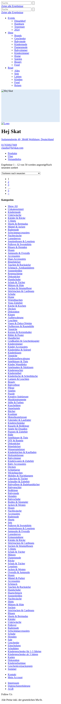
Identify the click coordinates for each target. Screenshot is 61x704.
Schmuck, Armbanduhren (21, 267)
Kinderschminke (16, 423)
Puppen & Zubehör (18, 431)
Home (17, 56)
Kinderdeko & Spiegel (19, 349)
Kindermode (20, 44)
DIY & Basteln (15, 440)
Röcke (11, 560)
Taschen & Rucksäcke (19, 264)
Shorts (11, 519)
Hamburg (19, 23)
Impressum (13, 683)
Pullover (12, 625)
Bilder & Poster (16, 335)
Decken (12, 308)
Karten (11, 657)
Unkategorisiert (16, 209)
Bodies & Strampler (18, 502)
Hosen (11, 250)
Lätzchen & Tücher (18, 478)
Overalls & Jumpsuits (19, 572)
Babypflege (14, 384)
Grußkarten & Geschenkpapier (23, 341)
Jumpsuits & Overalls (19, 253)
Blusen (11, 613)
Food (17, 64)
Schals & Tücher (16, 282)
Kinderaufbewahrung (19, 358)
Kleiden (18, 79)
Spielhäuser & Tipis (18, 361)
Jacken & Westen (17, 505)
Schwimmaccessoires (19, 232)
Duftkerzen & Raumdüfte (21, 326)
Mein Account (15, 677)
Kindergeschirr (15, 370)
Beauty (18, 62)
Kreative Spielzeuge (18, 396)
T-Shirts (12, 220)
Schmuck (12, 584)
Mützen (12, 554)
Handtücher (14, 338)
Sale (10, 639)
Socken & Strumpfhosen (20, 546)
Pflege (11, 387)
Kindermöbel (14, 373)
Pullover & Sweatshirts (19, 244)
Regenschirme (15, 273)
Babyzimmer (20, 50)
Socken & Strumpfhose (20, 288)
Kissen (11, 314)
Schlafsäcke (14, 469)
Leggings (12, 566)
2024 (17, 29)
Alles (17, 70)
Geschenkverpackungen (20, 666)
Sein (16, 73)
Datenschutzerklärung (19, 685)
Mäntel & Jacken (16, 226)
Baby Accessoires (17, 464)
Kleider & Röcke (16, 218)
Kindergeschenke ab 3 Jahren (23, 654)
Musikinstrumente (17, 399)
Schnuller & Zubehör (19, 481)
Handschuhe (14, 279)
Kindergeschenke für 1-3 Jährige (24, 651)
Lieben (17, 76)
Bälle (10, 434)
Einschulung (14, 645)
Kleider (11, 619)
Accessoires (14, 256)
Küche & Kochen (17, 305)
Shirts (11, 601)
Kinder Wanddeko (17, 364)
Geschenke (20, 38)
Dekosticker (14, 276)
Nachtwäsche (15, 235)
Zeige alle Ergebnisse (12, 6)
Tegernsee (19, 26)
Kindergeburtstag (17, 663)
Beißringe (13, 490)
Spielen (18, 59)
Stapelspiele (14, 408)
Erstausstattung (15, 537)
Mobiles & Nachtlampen (20, 475)
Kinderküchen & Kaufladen (22, 452)
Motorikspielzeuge (17, 417)
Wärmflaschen (15, 300)
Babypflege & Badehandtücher (24, 484)
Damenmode (20, 47)
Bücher (11, 411)
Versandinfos (14, 159)
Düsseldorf (20, 21)
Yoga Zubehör (15, 302)
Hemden (12, 496)
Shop (10, 32)
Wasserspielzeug (16, 449)
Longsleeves (14, 238)
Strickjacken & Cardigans (21, 291)
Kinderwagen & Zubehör (21, 461)
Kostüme (12, 414)
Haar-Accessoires (17, 259)
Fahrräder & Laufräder (19, 420)
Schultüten (13, 648)
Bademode (13, 229)
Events (11, 18)
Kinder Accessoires (18, 346)
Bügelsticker (14, 261)
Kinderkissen (14, 352)
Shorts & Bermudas (18, 223)
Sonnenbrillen (15, 270)
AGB (11, 688)
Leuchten (12, 320)
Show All (13, 206)
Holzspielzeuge (16, 455)
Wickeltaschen (15, 472)
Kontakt (12, 674)
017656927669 (9, 145)
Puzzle (11, 393)
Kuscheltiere (14, 405)
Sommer (12, 669)
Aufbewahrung (15, 317)
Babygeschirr (14, 487)
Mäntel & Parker (16, 578)
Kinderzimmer (21, 53)
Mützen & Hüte (16, 285)
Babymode (20, 41)
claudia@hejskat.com (12, 147)
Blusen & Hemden (17, 247)
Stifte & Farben (16, 402)
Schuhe (11, 294)
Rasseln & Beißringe (18, 425)
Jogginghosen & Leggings (21, 241)
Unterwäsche (14, 215)
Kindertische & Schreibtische (23, 376)
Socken (11, 607)
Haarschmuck (15, 592)
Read (10, 67)
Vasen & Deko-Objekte (20, 323)
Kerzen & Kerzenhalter (20, 332)
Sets (10, 522)
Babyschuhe (14, 499)
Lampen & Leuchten (18, 379)
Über (10, 156)
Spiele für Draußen (17, 428)
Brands (18, 35)
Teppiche (12, 329)
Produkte (12, 153)
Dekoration (13, 311)
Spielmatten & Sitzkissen (20, 367)
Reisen (17, 85)
